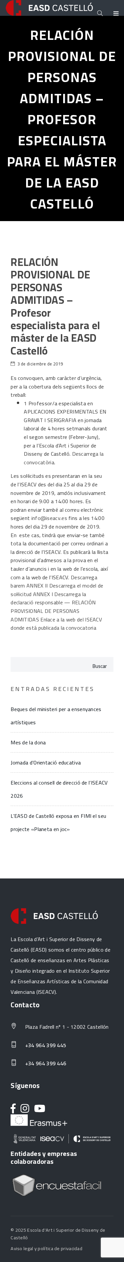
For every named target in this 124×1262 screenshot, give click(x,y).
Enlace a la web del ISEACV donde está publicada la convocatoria (56, 624)
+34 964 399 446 (45, 1063)
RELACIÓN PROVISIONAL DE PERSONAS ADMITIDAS (53, 610)
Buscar (100, 666)
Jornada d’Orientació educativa (46, 762)
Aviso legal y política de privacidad (46, 1248)
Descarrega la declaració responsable (48, 598)
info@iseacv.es (49, 518)
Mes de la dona (28, 742)
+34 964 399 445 (45, 1045)
